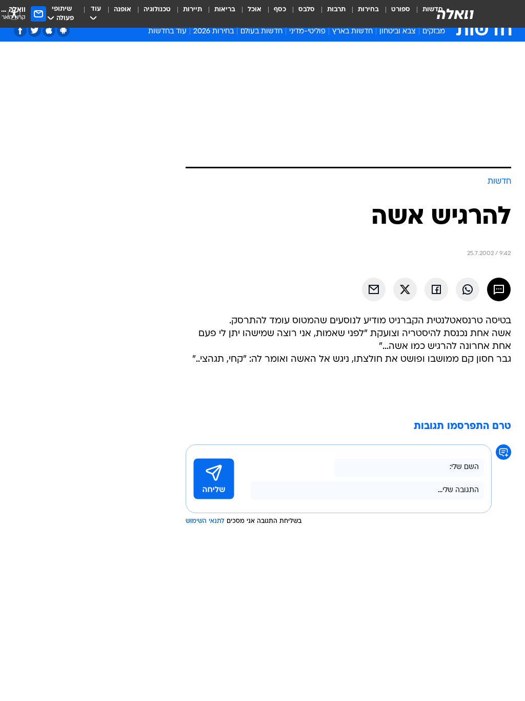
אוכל (254, 9)
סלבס (306, 9)
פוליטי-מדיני (307, 31)
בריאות (224, 9)
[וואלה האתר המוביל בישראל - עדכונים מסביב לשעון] (455, 14)
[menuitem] (394, 14)
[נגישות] (14, 13)
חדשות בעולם (261, 31)
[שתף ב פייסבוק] (436, 289)
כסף (280, 9)
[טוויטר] (34, 30)
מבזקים (433, 31)
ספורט (400, 9)
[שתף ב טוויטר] (405, 289)
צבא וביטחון (397, 31)
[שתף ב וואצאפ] (467, 289)
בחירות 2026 (213, 31)
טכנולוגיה (157, 9)
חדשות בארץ (352, 31)
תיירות (192, 9)
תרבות (336, 9)
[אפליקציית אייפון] (49, 30)
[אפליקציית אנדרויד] (63, 30)
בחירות (368, 9)
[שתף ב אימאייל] (374, 289)
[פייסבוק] (20, 30)
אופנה (122, 9)
